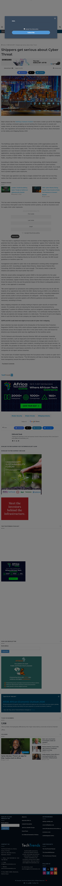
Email (13, 21)
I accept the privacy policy (31, 29)
